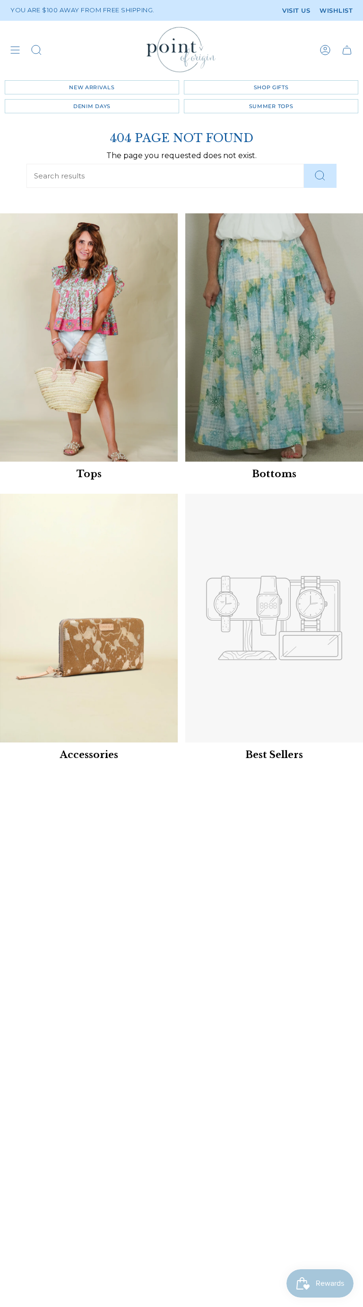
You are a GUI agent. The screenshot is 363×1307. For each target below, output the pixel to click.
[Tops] (89, 337)
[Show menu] (15, 49)
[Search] (320, 176)
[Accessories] (89, 618)
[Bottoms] (274, 337)
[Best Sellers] (274, 618)
